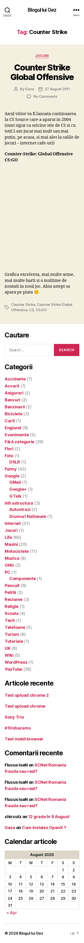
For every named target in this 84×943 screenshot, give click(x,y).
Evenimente (17, 434)
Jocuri (42, 56)
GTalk (15, 496)
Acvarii (12, 385)
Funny (11, 469)
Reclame (13, 599)
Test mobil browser (24, 738)
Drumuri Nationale (27, 516)
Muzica (12, 558)
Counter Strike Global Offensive (42, 72)
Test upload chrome (25, 706)
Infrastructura (19, 503)
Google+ (18, 489)
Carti (10, 420)
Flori (9, 448)
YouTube (13, 669)
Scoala (11, 613)
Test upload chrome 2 (27, 695)
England (13, 427)
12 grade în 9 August (49, 816)
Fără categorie (19, 441)
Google (12, 475)
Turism (12, 634)
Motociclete (17, 551)
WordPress (16, 662)
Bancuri (12, 399)
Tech (10, 620)
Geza (29, 89)
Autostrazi (19, 509)
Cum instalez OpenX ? (44, 827)
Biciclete (13, 413)
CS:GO (41, 310)
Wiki (9, 655)
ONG (9, 565)
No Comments (45, 96)
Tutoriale (14, 641)
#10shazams (18, 728)
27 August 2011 (57, 89)
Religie (11, 606)
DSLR (14, 462)
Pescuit (12, 585)
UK (7, 648)
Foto (9, 455)
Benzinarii (15, 406)
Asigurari (14, 392)
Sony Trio (14, 717)
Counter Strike (23, 304)
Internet (13, 523)
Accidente (15, 379)
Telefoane (15, 627)
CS (31, 310)
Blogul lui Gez (42, 9)
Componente (22, 578)
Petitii (10, 592)
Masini (11, 544)
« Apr (12, 912)
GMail (15, 482)
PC (7, 572)
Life (8, 537)
